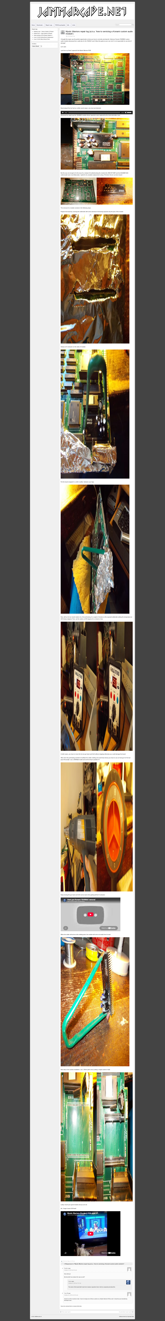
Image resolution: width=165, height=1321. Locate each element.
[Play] (63, 112)
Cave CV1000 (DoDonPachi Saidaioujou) (43, 37)
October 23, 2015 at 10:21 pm (71, 1295)
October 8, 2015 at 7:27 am (74, 1283)
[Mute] (125, 112)
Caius (68, 1261)
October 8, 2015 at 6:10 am (70, 1270)
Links (73, 25)
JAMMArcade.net (38, 1316)
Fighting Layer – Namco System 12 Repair (44, 31)
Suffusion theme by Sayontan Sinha (126, 1316)
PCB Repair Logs (71, 36)
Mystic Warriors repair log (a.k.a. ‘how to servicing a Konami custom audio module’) (99, 32)
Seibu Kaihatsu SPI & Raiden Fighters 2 (43, 35)
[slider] (129, 112)
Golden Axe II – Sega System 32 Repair (43, 33)
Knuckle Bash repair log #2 (125, 1312)
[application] (97, 112)
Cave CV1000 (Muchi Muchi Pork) (42, 39)
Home (33, 25)
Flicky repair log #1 (66, 1312)
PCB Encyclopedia (60, 25)
